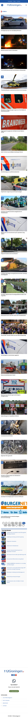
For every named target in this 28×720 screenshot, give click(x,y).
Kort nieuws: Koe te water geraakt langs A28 (16, 554)
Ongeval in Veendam (11, 541)
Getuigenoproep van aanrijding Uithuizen (11, 30)
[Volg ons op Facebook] (12, 675)
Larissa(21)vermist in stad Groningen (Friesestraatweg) (10, 517)
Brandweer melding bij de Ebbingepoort (15, 572)
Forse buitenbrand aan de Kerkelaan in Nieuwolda (13, 70)
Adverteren (10, 1)
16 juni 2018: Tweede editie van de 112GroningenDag (13, 335)
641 (20, 523)
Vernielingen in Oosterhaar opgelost (10, 355)
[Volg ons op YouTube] (16, 675)
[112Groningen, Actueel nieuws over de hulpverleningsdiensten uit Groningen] (14, 5)
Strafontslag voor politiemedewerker (10, 172)
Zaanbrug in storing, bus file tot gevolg (15, 536)
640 (16, 523)
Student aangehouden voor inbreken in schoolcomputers (10, 476)
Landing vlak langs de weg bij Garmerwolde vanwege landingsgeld (14, 274)
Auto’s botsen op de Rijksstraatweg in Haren (12, 152)
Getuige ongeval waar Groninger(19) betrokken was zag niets (13, 295)
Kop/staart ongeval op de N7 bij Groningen (11, 191)
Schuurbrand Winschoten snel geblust (15, 559)
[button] (2, 5)
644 (9, 525)
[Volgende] (23, 525)
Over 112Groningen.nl (7, 697)
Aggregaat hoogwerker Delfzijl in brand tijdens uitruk (12, 131)
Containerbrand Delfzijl (7, 436)
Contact (18, 1)
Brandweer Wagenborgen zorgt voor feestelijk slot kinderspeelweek (13, 110)
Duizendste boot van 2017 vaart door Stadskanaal (13, 315)
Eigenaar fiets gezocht (6, 455)
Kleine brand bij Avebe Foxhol (8, 375)
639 (12, 523)
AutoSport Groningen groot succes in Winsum (12, 496)
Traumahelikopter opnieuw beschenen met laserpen (14, 90)
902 (20, 525)
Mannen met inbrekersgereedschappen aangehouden (10, 395)
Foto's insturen (6, 700)
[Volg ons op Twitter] (14, 675)
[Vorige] (3, 523)
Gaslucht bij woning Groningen (13, 576)
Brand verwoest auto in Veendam (9, 50)
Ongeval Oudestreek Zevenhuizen (9, 253)
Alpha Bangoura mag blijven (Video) (10, 416)
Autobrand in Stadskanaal (12, 545)
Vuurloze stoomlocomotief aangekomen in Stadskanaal (11, 212)
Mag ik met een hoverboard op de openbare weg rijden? (13, 233)
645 (13, 525)
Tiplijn (14, 1)
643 (5, 525)
